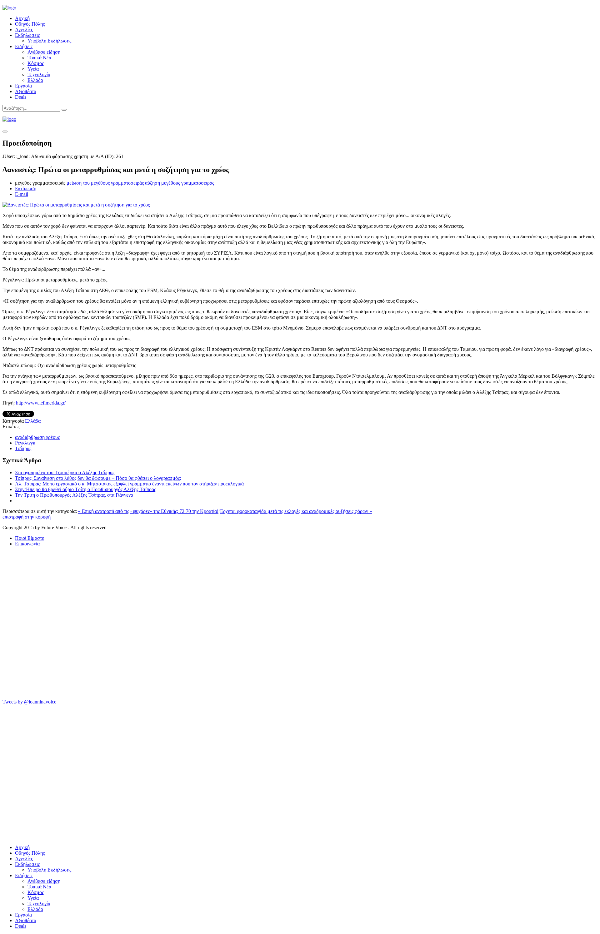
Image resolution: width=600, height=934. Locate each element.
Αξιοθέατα (25, 91)
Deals (20, 97)
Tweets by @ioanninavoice (29, 701)
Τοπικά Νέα (39, 57)
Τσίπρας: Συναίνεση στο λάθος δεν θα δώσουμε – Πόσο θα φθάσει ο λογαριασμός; (98, 478)
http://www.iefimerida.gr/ (41, 402)
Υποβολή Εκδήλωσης (49, 40)
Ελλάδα (35, 80)
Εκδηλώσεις (27, 35)
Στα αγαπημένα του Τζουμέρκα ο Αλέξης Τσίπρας (64, 472)
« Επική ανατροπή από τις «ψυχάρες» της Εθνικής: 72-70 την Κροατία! (148, 511)
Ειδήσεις (23, 46)
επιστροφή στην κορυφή (26, 516)
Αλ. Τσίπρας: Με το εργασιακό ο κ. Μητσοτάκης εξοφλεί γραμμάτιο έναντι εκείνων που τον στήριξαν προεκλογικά (129, 483)
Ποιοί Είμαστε (29, 538)
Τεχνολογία (39, 74)
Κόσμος (36, 63)
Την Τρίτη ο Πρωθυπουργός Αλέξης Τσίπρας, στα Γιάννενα (74, 495)
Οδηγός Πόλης (30, 24)
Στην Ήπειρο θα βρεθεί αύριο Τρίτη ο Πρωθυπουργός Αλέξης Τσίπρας (85, 489)
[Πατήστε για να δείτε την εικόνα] (76, 204)
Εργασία (23, 85)
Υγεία (33, 69)
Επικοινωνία (27, 543)
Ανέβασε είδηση (44, 52)
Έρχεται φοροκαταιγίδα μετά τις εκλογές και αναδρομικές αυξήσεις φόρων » (296, 511)
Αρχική (22, 18)
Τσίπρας (23, 448)
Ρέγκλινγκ (25, 442)
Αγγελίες (24, 29)
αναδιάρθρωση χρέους (37, 437)
